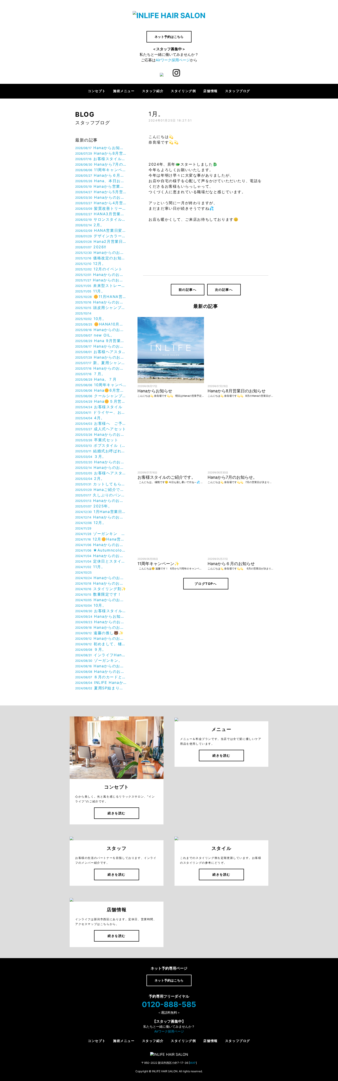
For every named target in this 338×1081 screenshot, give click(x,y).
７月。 (90, 373)
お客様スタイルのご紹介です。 (100, 158)
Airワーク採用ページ (173, 60)
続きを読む (117, 813)
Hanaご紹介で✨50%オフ (100, 489)
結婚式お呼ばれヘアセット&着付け (100, 451)
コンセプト (97, 91)
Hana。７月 (96, 379)
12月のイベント (99, 269)
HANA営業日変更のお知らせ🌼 (100, 230)
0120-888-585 (169, 1004)
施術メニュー (124, 91)
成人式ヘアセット (100, 429)
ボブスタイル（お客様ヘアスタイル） (100, 445)
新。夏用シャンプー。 (100, 362)
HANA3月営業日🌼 (100, 214)
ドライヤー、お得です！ (100, 412)
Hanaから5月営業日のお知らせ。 (100, 192)
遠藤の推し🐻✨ (99, 633)
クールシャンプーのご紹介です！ (100, 395)
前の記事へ (188, 289)
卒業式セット (96, 440)
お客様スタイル (98, 407)
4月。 (90, 418)
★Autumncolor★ (100, 550)
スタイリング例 (183, 91)
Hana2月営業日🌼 (100, 241)
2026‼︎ (90, 247)
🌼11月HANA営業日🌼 (100, 296)
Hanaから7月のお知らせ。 (100, 164)
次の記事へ (224, 289)
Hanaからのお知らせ (100, 252)
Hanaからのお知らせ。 (100, 197)
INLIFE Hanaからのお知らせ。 (100, 682)
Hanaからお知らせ (100, 147)
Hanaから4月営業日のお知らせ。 (100, 203)
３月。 (90, 456)
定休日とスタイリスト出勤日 (100, 561)
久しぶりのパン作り (100, 495)
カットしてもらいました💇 (100, 484)
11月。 (90, 291)
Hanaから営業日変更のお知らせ (100, 186)
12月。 (90, 263)
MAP (193, 1062)
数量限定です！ (98, 594)
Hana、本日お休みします (100, 180)
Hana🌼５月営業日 (100, 401)
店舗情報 (210, 91)
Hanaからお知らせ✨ (100, 616)
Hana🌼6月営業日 (100, 390)
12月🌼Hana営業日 (100, 539)
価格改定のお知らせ (100, 258)
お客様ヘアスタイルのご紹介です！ (100, 473)
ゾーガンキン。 (98, 660)
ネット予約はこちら (169, 37)
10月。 (90, 318)
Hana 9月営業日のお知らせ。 (100, 340)
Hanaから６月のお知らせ (100, 175)
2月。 (89, 225)
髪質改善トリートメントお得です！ (100, 208)
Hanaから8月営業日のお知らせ (100, 153)
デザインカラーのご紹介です (100, 236)
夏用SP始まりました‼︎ (100, 688)
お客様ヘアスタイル (100, 351)
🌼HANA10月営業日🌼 (100, 324)
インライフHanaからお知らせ (100, 655)
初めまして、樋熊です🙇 (100, 644)
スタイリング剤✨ (100, 588)
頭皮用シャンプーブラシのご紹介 (100, 307)
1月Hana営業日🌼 (100, 511)
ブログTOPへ (206, 584)
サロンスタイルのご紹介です (100, 219)
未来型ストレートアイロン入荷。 (100, 285)
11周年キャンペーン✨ (100, 169)
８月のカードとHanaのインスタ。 (100, 677)
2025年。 (93, 506)
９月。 (90, 649)
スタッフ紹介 (153, 91)
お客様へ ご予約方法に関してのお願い (100, 423)
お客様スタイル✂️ (100, 610)
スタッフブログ (237, 91)
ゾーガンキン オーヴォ (100, 533)
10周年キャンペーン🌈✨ (100, 384)
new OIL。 (95, 335)
